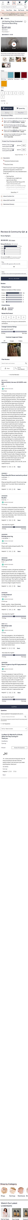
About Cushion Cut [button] (8, 196)
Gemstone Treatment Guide (12, 161)
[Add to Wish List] (25, 22)
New (15, 10)
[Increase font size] (24, 154)
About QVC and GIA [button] (9, 200)
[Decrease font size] (26, 154)
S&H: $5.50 (5, 29)
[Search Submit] (25, 6)
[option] (14, 14)
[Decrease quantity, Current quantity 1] (2, 103)
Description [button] (6, 158)
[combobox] (12, 6)
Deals (2, 10)
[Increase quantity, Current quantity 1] (7, 103)
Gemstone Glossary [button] (8, 204)
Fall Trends (21, 10)
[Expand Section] (14, 266)
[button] (3, 3)
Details (23, 122)
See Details (15, 127)
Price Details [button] (5, 31)
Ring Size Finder (9, 164)
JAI (3, 25)
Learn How (10, 136)
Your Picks (9, 10)
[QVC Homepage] (1, 19)
